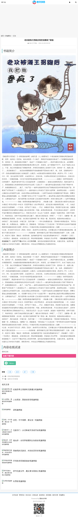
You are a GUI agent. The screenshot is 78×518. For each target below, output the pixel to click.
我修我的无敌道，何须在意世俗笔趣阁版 (29, 451)
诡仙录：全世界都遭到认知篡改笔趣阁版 (29, 440)
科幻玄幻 (28, 495)
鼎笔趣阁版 (17, 410)
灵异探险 (48, 495)
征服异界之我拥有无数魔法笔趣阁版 (27, 389)
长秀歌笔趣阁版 (19, 481)
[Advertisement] (39, 19)
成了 (25, 372)
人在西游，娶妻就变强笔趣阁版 (26, 400)
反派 (17, 372)
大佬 (9, 372)
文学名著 (15, 495)
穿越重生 (8, 36)
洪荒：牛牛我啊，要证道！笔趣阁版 (27, 420)
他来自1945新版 (13, 379)
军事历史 (22, 495)
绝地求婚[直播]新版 (14, 376)
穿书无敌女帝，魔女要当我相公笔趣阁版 (29, 471)
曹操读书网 (43, 498)
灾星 (32, 372)
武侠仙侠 (35, 495)
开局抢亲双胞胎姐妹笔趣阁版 (25, 461)
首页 (2, 36)
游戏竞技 (42, 495)
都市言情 (55, 495)
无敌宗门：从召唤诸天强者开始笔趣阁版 (29, 430)
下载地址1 (11, 363)
